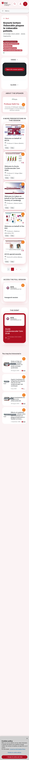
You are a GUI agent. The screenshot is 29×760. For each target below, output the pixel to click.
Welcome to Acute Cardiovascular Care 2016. (12, 168)
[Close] (27, 738)
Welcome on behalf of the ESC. (14, 227)
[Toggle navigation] (25, 4)
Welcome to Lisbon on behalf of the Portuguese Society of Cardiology (14, 198)
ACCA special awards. (13, 254)
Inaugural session (11, 297)
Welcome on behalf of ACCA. (13, 139)
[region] (14, 748)
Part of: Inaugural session (11, 43)
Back (7, 18)
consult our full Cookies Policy (17, 749)
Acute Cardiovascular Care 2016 (14, 331)
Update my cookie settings (14, 752)
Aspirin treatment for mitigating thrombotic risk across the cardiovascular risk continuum (18, 383)
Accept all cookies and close (15, 757)
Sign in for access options (14, 69)
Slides (7, 147)
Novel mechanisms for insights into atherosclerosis (18, 399)
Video (12, 147)
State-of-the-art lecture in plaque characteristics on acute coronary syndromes (16, 364)
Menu (7, 11)
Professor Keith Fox (11, 104)
